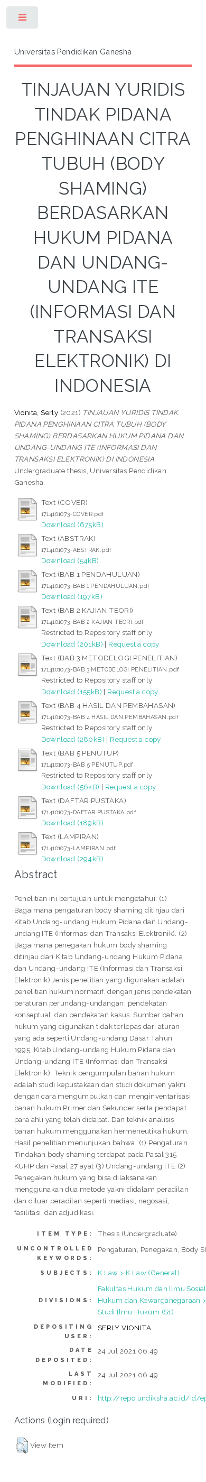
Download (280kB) (73, 739)
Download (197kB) (71, 596)
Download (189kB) (72, 822)
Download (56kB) (70, 787)
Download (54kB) (70, 560)
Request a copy (134, 644)
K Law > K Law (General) (139, 1272)
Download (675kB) (72, 524)
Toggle (23, 20)
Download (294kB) (72, 858)
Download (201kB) (72, 644)
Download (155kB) (71, 691)
